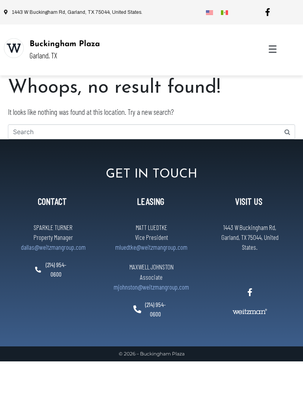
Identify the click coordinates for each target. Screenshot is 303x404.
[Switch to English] (209, 12)
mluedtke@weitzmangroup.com (151, 247)
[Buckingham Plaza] (14, 48)
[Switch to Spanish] (224, 12)
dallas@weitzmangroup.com (53, 247)
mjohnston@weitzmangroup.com (151, 287)
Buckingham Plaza (65, 44)
